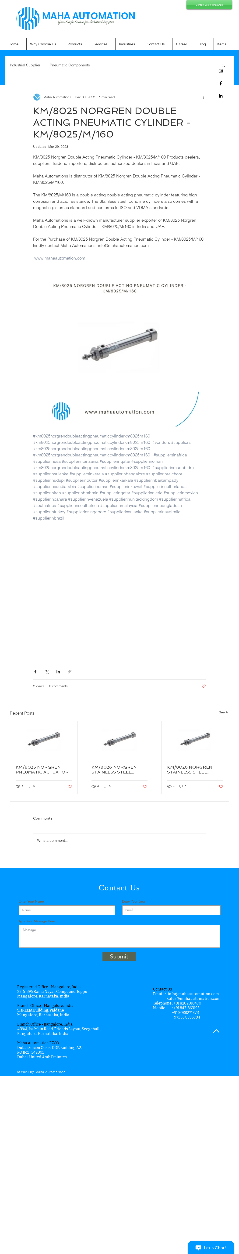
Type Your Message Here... (38, 921)
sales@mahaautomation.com (194, 998)
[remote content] (119, 589)
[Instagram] (220, 71)
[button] (223, 65)
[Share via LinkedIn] (58, 671)
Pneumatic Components (70, 65)
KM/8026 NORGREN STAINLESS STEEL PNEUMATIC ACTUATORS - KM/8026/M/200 (119, 769)
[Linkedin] (220, 95)
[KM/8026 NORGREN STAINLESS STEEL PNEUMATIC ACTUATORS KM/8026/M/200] (195, 740)
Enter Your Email (134, 901)
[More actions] (203, 97)
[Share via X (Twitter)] (47, 671)
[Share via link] (69, 671)
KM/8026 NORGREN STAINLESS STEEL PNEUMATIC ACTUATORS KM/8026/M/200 (195, 769)
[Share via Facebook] (35, 671)
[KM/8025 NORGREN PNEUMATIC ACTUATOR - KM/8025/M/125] (43, 740)
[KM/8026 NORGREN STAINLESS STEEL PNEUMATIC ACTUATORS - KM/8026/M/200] (119, 740)
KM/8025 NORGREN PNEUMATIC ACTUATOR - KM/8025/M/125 (42, 769)
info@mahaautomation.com (193, 994)
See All (224, 712)
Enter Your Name (31, 901)
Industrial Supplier (25, 65)
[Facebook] (220, 83)
